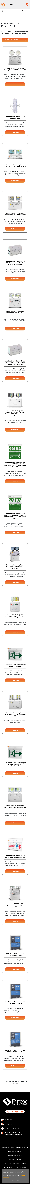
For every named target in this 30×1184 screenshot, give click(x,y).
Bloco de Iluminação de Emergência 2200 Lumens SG (15, 714)
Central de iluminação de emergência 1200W (15, 1050)
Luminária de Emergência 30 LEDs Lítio (15, 117)
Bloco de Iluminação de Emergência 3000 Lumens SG (15, 807)
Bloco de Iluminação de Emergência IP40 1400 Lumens (15, 566)
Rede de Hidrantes (15, 1159)
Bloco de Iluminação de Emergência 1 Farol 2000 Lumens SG (15, 616)
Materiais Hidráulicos (22, 1147)
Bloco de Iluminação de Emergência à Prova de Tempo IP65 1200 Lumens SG (15, 413)
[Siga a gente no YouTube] (16, 1111)
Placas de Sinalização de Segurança (15, 1167)
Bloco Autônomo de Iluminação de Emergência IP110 (15, 905)
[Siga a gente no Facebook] (12, 1111)
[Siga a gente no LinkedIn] (22, 1111)
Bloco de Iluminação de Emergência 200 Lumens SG (15, 69)
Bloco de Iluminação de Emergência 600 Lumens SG (15, 213)
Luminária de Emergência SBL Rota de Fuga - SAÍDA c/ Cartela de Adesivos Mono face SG (15, 464)
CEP (5, 1136)
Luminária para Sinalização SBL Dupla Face (15, 665)
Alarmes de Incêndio (8, 1147)
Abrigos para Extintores (15, 1155)
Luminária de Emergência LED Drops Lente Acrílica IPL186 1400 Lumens (15, 362)
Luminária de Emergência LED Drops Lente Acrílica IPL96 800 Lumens (15, 262)
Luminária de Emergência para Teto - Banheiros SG (15, 856)
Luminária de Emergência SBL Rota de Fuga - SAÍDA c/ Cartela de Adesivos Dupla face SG (15, 516)
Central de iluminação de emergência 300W (15, 954)
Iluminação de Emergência (11, 39)
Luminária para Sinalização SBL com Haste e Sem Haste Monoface (15, 764)
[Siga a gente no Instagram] (8, 1111)
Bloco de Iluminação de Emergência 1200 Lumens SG (15, 312)
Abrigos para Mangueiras (11, 1163)
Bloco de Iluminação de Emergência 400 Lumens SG (15, 165)
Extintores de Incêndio (15, 1151)
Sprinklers (23, 1163)
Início (2, 17)
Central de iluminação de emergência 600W (15, 1002)
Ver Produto (15, 84)
